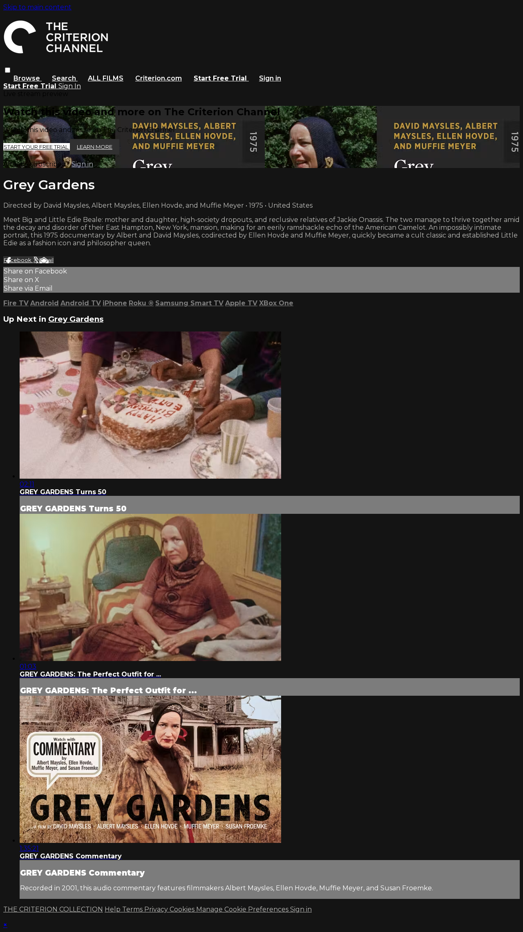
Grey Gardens (75, 319)
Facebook (18, 260)
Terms (133, 909)
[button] (7, 70)
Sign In (69, 86)
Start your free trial (36, 146)
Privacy (157, 909)
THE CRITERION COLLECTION (53, 909)
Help (113, 909)
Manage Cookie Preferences (243, 909)
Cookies (183, 909)
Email (46, 260)
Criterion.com (158, 78)
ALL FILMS (105, 78)
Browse (27, 78)
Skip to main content (37, 7)
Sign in (270, 78)
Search (65, 78)
